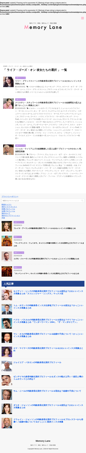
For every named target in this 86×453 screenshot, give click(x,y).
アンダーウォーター (40, 125)
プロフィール (52, 89)
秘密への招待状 (69, 157)
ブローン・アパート (36, 154)
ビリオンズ (62, 89)
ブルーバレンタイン (70, 162)
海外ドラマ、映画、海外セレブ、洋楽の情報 (43, 445)
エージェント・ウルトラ (56, 135)
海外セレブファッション (11, 215)
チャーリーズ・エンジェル (51, 119)
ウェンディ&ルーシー (35, 160)
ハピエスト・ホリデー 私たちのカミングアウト (44, 122)
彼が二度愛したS (35, 176)
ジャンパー (28, 111)
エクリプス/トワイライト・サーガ (46, 114)
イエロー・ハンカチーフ (38, 108)
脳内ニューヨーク (36, 157)
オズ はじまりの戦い (32, 173)
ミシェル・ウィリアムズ (53, 160)
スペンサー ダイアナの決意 (30, 119)
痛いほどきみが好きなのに (25, 179)
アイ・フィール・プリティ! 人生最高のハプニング (62, 176)
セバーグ (64, 111)
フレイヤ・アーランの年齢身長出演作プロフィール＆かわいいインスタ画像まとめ (45, 228)
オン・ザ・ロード (40, 111)
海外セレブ (6, 213)
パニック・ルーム (25, 125)
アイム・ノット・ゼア (49, 173)
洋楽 (3, 218)
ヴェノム (54, 165)
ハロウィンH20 (68, 160)
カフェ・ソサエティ (64, 133)
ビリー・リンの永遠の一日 (36, 135)
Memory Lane (43, 441)
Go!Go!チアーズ (29, 165)
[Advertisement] (43, 47)
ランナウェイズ (54, 111)
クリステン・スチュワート (59, 125)
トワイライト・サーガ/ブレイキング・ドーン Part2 (60, 127)
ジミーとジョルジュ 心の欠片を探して (44, 92)
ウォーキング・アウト (53, 87)
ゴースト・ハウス (37, 116)
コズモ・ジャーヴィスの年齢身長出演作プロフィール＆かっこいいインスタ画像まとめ (46, 259)
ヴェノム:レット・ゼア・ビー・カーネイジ (61, 154)
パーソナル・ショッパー (52, 130)
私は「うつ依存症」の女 (68, 165)
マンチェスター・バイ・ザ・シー (43, 168)
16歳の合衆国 (62, 168)
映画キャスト (7, 204)
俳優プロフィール (8, 209)
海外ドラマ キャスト (9, 207)
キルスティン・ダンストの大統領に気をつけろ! (44, 162)
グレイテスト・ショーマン (68, 173)
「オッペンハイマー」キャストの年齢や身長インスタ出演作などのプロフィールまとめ (46, 273)
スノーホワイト (68, 122)
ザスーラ (65, 119)
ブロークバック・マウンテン (42, 171)
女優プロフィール (8, 211)
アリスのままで (54, 108)
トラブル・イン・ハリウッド (45, 133)
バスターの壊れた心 (36, 87)
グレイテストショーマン (53, 157)
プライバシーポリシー (10, 196)
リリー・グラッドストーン (36, 89)
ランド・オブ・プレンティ (64, 171)
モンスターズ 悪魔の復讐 (30, 127)
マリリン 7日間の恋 (43, 165)
